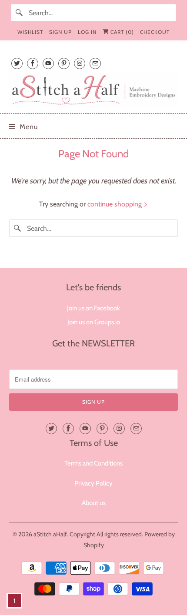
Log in (87, 32)
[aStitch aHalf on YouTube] (48, 63)
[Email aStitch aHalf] (95, 63)
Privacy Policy (93, 483)
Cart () (121, 32)
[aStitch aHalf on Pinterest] (64, 63)
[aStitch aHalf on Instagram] (79, 63)
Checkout (155, 32)
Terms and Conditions (93, 463)
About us (94, 503)
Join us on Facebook (93, 308)
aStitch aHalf (50, 534)
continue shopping (115, 204)
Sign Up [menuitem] (60, 32)
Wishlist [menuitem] (30, 32)
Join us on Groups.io (93, 322)
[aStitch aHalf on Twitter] (17, 63)
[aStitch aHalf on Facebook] (32, 63)
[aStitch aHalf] (93, 90)
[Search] (19, 12)
